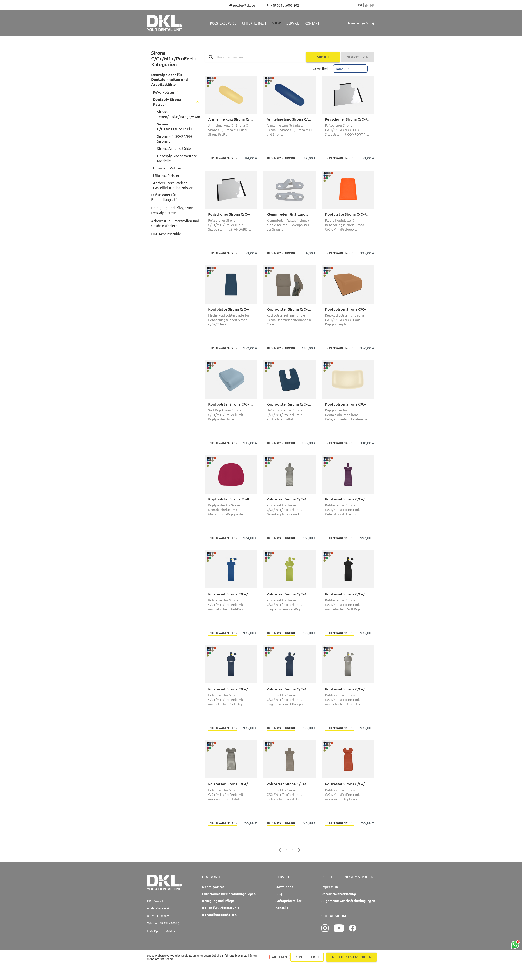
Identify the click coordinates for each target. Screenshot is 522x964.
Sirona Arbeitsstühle (174, 148)
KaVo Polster (163, 92)
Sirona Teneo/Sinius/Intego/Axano (179, 114)
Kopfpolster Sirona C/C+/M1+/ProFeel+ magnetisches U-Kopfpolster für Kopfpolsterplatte (289, 404)
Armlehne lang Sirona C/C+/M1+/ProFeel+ (289, 119)
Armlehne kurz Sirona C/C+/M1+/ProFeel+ (231, 119)
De (360, 5)
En (366, 5)
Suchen (323, 57)
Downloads (284, 886)
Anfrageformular (288, 900)
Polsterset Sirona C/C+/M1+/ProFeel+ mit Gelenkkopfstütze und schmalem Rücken (348, 499)
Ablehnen (279, 957)
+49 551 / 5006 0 (168, 923)
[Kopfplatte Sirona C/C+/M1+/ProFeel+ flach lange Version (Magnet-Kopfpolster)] (231, 284)
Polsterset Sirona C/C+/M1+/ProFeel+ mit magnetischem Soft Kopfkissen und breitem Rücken (348, 594)
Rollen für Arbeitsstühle (220, 907)
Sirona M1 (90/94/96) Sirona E (174, 138)
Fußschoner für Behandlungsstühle (167, 197)
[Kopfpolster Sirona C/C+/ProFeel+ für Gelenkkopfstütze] (348, 379)
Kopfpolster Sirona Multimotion (231, 499)
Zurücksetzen (357, 57)
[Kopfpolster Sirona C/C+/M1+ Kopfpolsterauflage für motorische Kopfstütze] (289, 284)
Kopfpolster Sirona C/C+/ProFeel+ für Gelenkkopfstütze (348, 404)
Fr (372, 5)
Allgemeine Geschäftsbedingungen (348, 900)
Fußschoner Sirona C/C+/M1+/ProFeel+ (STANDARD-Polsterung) (231, 214)
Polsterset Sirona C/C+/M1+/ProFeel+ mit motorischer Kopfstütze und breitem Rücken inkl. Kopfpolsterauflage (289, 784)
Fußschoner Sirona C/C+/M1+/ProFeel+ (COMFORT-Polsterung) (348, 119)
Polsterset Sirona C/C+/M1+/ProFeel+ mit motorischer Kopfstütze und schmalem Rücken (348, 784)
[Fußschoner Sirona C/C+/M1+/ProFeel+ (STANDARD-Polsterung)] (231, 190)
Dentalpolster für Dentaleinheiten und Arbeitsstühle (169, 79)
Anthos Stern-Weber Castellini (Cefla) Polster (173, 185)
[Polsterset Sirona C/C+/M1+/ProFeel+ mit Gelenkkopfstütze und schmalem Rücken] (348, 474)
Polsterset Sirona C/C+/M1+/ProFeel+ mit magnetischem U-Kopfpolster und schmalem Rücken (348, 689)
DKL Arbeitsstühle (166, 234)
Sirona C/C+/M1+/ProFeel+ (174, 126)
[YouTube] (339, 928)
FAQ (278, 893)
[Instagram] (325, 928)
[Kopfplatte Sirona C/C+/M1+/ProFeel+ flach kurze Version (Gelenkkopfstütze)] (348, 190)
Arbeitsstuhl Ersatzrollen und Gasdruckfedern (175, 223)
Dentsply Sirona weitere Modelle (177, 158)
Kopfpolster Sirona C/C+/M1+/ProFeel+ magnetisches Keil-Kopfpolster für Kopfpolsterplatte (348, 309)
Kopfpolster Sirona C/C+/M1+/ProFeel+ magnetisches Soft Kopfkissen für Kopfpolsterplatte (231, 404)
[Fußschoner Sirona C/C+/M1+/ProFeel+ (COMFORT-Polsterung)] (348, 95)
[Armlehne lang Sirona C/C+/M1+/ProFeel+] (289, 95)
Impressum (329, 886)
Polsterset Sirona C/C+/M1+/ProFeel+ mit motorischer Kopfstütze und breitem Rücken (231, 784)
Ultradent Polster (167, 168)
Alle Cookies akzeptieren (351, 957)
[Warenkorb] (372, 23)
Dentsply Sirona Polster (167, 102)
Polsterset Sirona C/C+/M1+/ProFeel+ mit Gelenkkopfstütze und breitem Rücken (289, 499)
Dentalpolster (213, 886)
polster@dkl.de (244, 5)
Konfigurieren (307, 957)
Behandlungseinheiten (219, 914)
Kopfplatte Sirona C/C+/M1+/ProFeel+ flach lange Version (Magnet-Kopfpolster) (231, 309)
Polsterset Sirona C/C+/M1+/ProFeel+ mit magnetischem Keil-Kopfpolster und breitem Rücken (231, 594)
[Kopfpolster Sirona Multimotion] (231, 474)
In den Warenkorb (223, 158)
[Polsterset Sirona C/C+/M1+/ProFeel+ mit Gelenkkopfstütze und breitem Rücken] (289, 474)
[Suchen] (368, 23)
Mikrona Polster (166, 175)
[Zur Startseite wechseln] (164, 23)
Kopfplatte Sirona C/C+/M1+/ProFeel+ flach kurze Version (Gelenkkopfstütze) (348, 214)
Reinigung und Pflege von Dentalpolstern (172, 210)
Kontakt (281, 907)
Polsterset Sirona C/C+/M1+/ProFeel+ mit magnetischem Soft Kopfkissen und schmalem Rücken (231, 689)
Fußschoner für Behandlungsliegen (228, 893)
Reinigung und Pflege (218, 900)
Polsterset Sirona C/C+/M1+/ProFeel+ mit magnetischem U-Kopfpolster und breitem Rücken (289, 689)
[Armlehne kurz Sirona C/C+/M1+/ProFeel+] (231, 95)
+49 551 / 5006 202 (285, 5)
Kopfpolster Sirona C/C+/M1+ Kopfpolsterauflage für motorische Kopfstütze (289, 309)
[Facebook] (352, 928)
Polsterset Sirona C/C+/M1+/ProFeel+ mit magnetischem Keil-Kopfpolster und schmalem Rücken (289, 594)
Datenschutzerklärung (338, 893)
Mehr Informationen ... (161, 958)
